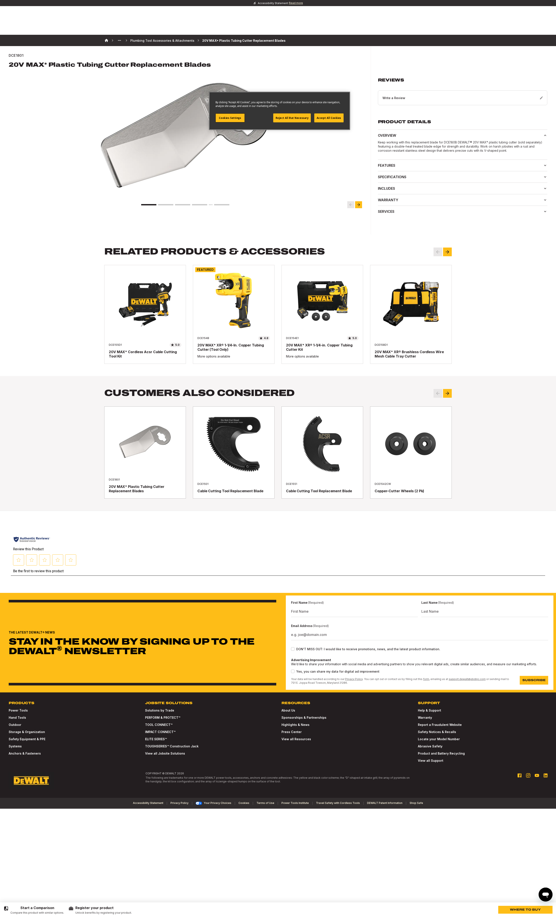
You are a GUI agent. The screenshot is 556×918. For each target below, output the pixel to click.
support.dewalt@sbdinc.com (467, 679)
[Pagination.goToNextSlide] (447, 393)
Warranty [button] (388, 200)
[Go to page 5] (221, 204)
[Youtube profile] (536, 775)
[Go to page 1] (148, 204)
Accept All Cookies (329, 118)
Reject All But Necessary (292, 118)
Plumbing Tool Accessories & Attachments (162, 40)
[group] (33, 910)
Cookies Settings (230, 118)
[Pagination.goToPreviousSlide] (438, 393)
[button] (462, 91)
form (426, 679)
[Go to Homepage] (31, 780)
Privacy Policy (354, 679)
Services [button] (386, 211)
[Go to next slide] (358, 204)
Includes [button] (386, 188)
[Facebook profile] (519, 775)
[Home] (106, 40)
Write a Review (393, 98)
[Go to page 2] (165, 204)
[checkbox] (293, 649)
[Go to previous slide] (350, 204)
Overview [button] (387, 135)
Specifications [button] (392, 177)
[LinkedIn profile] (545, 775)
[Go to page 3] (182, 204)
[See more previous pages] (119, 40)
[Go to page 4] (199, 204)
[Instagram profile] (528, 775)
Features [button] (386, 165)
